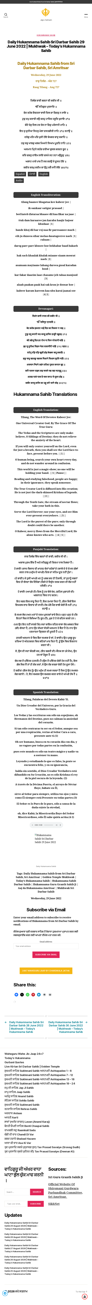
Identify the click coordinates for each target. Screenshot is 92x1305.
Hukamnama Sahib (46, 35)
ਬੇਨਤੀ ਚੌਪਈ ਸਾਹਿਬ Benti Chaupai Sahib (26, 1126)
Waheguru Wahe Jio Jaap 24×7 (23, 1053)
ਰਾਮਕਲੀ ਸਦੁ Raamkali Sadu (20, 1130)
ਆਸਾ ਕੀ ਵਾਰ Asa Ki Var (17, 1143)
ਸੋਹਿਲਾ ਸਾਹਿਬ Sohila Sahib (19, 1100)
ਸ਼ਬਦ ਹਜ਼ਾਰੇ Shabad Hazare (20, 1138)
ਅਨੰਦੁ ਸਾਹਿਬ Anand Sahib (18, 1096)
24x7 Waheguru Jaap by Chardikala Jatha (46, 971)
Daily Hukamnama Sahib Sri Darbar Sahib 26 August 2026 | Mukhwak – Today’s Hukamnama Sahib (21, 1260)
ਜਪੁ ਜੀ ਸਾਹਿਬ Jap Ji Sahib (19, 1087)
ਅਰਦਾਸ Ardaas (13, 1113)
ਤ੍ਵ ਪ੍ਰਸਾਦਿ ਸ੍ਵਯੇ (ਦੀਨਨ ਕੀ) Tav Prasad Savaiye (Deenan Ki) (39, 1151)
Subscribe (35, 1204)
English (44, 174)
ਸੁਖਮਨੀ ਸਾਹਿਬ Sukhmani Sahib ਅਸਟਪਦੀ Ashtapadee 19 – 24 (39, 1083)
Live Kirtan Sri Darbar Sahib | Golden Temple (32, 1066)
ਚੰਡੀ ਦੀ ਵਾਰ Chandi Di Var (19, 1134)
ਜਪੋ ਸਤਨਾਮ (21, 1291)
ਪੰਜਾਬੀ (32, 174)
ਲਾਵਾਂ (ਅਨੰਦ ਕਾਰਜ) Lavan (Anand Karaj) (27, 1121)
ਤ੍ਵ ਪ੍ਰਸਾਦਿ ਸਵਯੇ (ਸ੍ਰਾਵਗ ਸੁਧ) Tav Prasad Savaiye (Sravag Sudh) (42, 1147)
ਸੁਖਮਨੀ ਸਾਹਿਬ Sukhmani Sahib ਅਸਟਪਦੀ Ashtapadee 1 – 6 (38, 1070)
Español (20, 174)
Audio (19, 180)
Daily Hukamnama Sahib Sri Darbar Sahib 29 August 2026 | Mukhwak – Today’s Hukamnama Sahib (21, 1226)
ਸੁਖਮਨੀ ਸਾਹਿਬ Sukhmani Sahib (21, 1104)
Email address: (46, 942)
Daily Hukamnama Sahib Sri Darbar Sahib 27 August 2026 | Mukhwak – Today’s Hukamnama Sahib (21, 1248)
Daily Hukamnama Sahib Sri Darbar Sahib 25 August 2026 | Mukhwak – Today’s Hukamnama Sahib (21, 1271)
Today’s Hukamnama (17, 1058)
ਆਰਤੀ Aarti (11, 1117)
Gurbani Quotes (14, 1062)
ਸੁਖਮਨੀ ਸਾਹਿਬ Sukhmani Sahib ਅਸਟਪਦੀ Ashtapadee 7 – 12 (38, 1075)
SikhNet (54, 1204)
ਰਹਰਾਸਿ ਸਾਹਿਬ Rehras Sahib (20, 1109)
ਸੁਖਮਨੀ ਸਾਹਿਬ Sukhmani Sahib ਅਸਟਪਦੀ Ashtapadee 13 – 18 (39, 1079)
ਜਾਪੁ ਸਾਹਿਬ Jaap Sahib (17, 1092)
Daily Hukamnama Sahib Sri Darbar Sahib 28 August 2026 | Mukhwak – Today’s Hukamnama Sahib (21, 1237)
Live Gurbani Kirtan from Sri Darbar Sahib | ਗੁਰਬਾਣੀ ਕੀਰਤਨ (46, 2)
